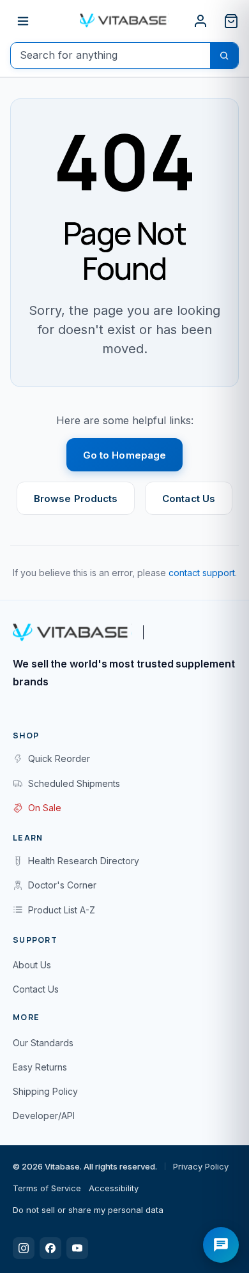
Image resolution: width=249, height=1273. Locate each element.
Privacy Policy (201, 1166)
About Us (32, 964)
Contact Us (188, 498)
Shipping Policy (45, 1091)
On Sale (44, 807)
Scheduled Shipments (74, 783)
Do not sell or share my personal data (88, 1210)
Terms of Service (47, 1188)
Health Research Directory (83, 860)
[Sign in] (200, 21)
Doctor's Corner (62, 885)
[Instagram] (23, 1248)
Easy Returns (40, 1067)
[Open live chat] (221, 1245)
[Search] (224, 55)
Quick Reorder (59, 758)
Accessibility (114, 1188)
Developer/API (44, 1115)
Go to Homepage (124, 455)
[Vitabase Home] (124, 20)
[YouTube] (77, 1248)
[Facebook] (50, 1248)
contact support (202, 572)
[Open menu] (23, 21)
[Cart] (231, 21)
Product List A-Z (61, 909)
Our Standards (43, 1042)
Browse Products (75, 498)
